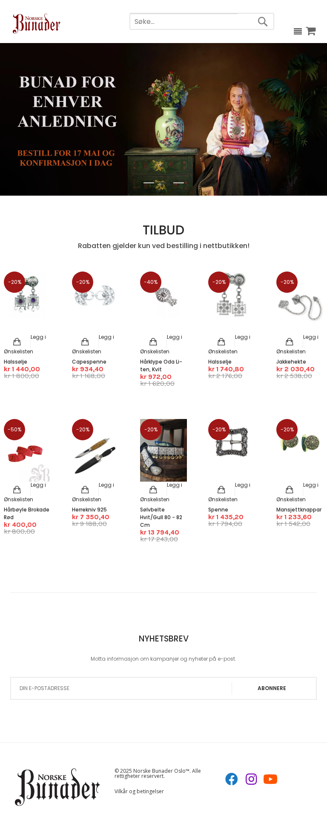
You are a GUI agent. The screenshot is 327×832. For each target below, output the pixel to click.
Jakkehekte (291, 361)
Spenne (218, 509)
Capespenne (89, 361)
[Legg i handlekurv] (17, 342)
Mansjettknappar (298, 509)
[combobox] (184, 22)
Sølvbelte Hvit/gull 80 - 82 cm (161, 517)
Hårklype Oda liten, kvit (161, 365)
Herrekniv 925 (89, 509)
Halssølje (15, 361)
